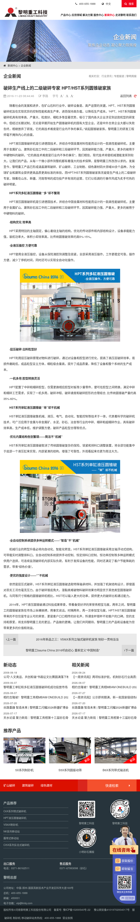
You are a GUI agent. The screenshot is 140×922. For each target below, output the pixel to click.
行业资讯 (107, 76)
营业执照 (68, 918)
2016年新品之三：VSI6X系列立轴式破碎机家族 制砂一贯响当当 (63, 639)
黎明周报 (131, 76)
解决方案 (88, 15)
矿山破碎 (9, 785)
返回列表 (126, 96)
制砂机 (17, 918)
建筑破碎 (28, 785)
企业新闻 (26, 65)
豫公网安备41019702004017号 (112, 909)
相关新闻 (80, 665)
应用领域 (77, 15)
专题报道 (119, 76)
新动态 (10, 665)
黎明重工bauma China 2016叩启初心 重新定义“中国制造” (80, 650)
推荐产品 (12, 730)
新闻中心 (109, 15)
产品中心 (66, 15)
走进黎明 (120, 15)
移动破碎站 (28, 918)
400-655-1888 (87, 3)
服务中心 (99, 15)
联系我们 (131, 15)
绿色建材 (46, 785)
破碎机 (8, 918)
